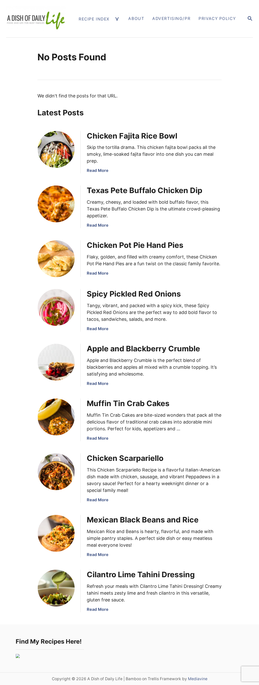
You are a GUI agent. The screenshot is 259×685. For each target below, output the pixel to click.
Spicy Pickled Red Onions (134, 293)
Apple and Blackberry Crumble (143, 348)
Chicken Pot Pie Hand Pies (135, 245)
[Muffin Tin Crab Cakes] (56, 417)
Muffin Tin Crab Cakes (128, 403)
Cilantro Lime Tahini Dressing (141, 574)
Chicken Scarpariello (125, 458)
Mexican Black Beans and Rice (143, 519)
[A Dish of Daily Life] (36, 18)
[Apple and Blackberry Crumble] (56, 362)
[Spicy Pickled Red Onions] (56, 307)
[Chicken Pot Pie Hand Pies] (56, 258)
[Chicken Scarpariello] (56, 471)
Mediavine (197, 678)
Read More (98, 170)
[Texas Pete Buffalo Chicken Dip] (56, 204)
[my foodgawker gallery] (18, 656)
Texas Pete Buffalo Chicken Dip (144, 190)
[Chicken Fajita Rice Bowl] (56, 149)
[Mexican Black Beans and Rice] (56, 533)
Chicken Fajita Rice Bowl (132, 135)
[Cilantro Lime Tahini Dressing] (56, 588)
